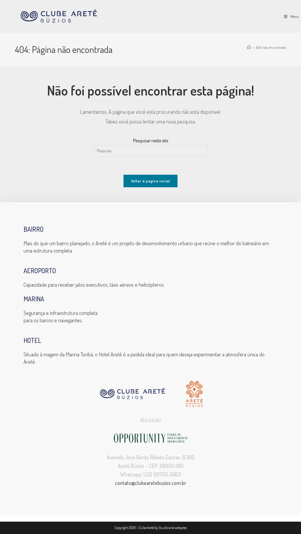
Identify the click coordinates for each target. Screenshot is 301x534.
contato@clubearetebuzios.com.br (150, 483)
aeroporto (40, 270)
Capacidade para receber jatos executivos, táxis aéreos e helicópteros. (94, 284)
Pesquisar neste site (150, 140)
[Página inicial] (249, 47)
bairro (34, 229)
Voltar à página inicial (150, 180)
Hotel (32, 340)
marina (34, 299)
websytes (181, 527)
